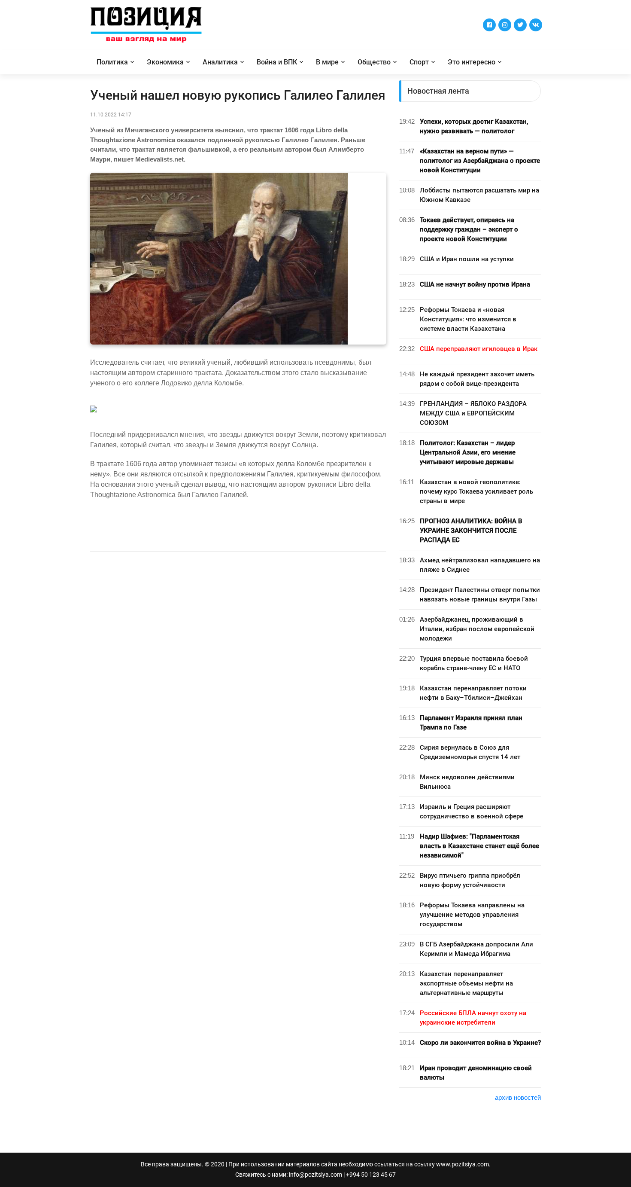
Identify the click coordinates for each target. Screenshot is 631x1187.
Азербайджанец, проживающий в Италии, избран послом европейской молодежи (477, 629)
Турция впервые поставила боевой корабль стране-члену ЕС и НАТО (474, 663)
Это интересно (471, 62)
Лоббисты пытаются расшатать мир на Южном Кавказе (479, 195)
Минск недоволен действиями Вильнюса (467, 781)
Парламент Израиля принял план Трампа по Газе (471, 722)
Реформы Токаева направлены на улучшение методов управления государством (472, 914)
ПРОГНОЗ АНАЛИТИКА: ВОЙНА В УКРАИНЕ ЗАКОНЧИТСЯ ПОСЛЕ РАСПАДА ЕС (471, 530)
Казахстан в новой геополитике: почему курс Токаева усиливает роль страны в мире (476, 491)
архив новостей (518, 1097)
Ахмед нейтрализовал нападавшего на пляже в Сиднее (480, 565)
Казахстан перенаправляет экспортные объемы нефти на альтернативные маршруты (466, 983)
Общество (374, 62)
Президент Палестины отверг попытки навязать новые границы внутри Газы (480, 594)
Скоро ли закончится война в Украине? (480, 1043)
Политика (112, 62)
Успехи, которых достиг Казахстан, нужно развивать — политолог (474, 126)
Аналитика (220, 62)
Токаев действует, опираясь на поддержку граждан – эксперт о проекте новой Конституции (469, 229)
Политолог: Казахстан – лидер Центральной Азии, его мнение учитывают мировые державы (468, 452)
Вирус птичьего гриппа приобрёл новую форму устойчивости (470, 880)
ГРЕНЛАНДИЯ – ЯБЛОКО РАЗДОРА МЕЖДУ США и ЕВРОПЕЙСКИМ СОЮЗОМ (473, 413)
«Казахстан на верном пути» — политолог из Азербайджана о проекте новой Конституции (480, 160)
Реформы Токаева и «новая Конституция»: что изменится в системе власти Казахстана (468, 319)
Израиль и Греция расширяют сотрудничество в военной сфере (471, 811)
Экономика (165, 62)
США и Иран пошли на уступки (467, 259)
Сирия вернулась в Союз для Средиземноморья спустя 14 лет (470, 752)
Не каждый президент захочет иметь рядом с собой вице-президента (477, 379)
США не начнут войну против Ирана (475, 284)
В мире (327, 62)
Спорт (419, 62)
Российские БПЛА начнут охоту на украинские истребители (473, 1017)
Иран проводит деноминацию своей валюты (476, 1072)
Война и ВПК (277, 62)
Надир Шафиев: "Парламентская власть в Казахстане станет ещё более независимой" (479, 846)
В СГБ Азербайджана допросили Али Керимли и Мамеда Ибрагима (476, 949)
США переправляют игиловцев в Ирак (478, 349)
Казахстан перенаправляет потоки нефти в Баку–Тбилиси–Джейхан (473, 693)
